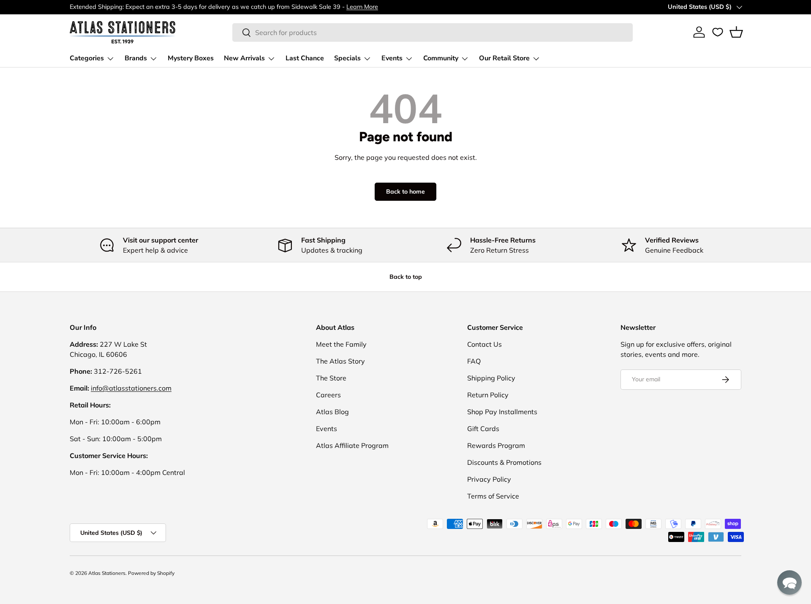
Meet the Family (341, 344)
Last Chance (305, 58)
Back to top (405, 276)
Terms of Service (493, 496)
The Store (331, 378)
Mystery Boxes (191, 58)
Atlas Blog (332, 411)
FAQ (474, 361)
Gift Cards (483, 428)
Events (392, 58)
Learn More (362, 7)
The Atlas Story (340, 361)
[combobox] (432, 32)
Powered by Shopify (151, 573)
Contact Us (484, 344)
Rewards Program (496, 445)
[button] (736, 32)
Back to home (405, 191)
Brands (136, 58)
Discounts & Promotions (504, 462)
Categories (87, 58)
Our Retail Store (504, 58)
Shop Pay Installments (502, 411)
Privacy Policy (489, 479)
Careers (328, 395)
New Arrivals (244, 58)
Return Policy (488, 395)
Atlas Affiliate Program (352, 445)
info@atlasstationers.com (131, 388)
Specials (347, 58)
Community (440, 58)
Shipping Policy (491, 378)
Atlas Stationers (106, 573)
